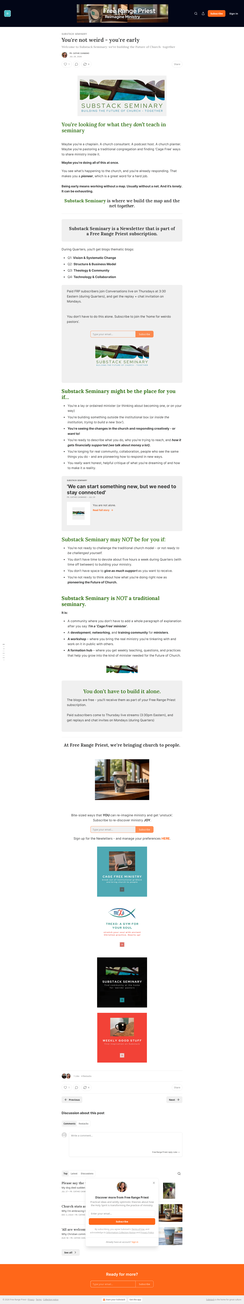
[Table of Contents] (3, 652)
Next (172, 1099)
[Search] (196, 13)
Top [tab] (65, 1173)
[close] (154, 1183)
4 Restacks (86, 1076)
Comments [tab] (69, 1123)
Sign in (233, 13)
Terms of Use (138, 1229)
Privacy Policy (147, 1232)
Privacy (31, 1299)
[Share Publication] (203, 13)
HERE (166, 838)
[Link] (57, 127)
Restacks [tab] (83, 1123)
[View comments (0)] (76, 64)
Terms (39, 1299)
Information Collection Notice (121, 1232)
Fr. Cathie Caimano (79, 53)
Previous (74, 1099)
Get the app (135, 1299)
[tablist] (76, 1123)
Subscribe (216, 13)
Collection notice (50, 1299)
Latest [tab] (74, 1173)
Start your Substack (115, 1299)
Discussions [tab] (87, 1173)
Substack (210, 1299)
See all (68, 1252)
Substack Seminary (74, 33)
